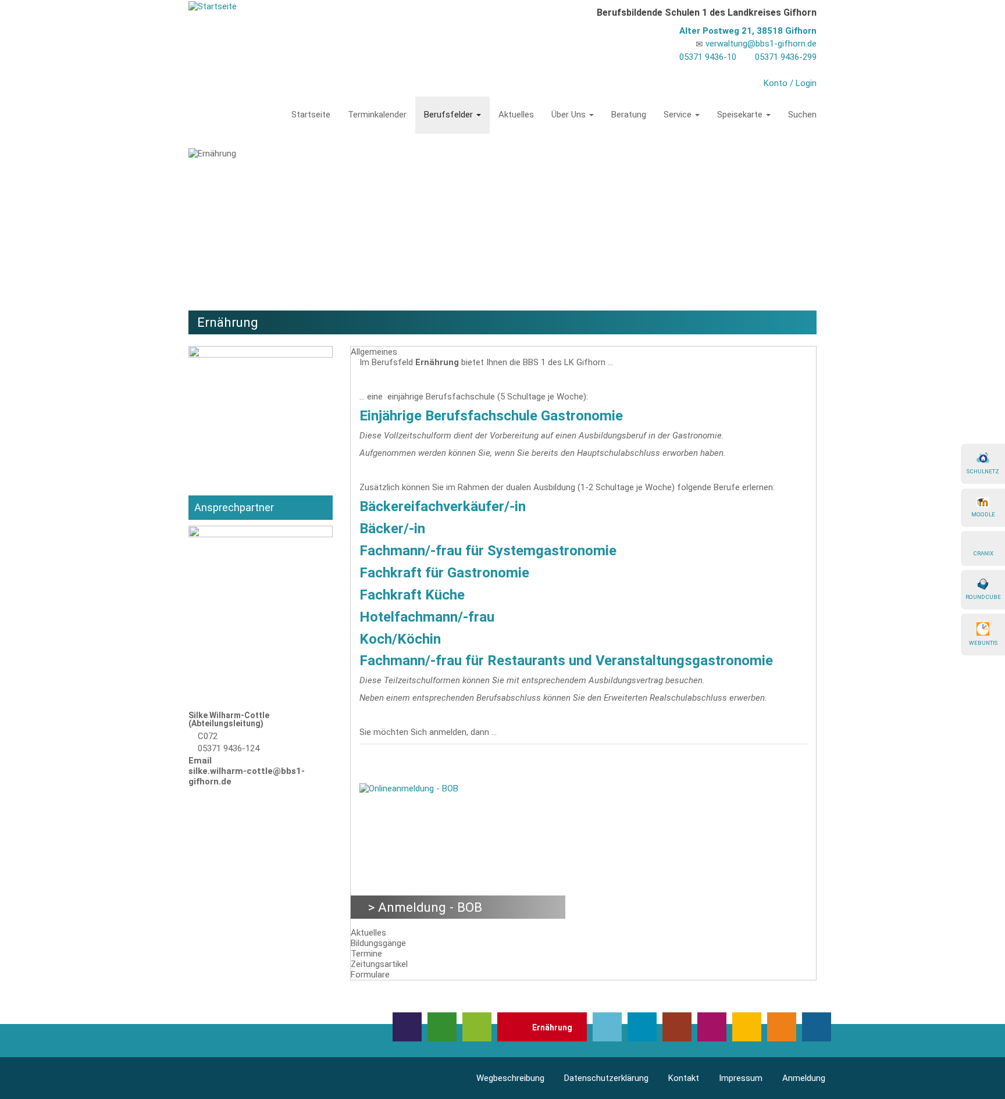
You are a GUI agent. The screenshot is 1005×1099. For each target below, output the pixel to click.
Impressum (740, 1078)
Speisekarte (741, 114)
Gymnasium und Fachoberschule (642, 1026)
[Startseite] (212, 6)
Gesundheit (607, 1026)
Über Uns (569, 114)
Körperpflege (711, 1026)
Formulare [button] (370, 974)
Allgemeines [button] (374, 352)
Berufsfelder (449, 114)
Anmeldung (803, 1078)
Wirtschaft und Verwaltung (816, 1026)
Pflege (746, 1026)
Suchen (802, 114)
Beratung (628, 114)
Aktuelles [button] (368, 932)
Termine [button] (366, 953)
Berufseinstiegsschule (476, 1026)
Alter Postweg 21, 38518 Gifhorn (748, 31)
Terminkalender (377, 114)
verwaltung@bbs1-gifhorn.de (761, 43)
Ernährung (552, 1027)
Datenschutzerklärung (606, 1078)
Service (679, 114)
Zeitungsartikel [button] (379, 964)
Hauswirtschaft (677, 1026)
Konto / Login (790, 83)
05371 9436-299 (786, 57)
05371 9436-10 (707, 57)
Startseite (310, 114)
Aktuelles (516, 114)
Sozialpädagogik (781, 1026)
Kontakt (683, 1078)
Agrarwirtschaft (442, 1026)
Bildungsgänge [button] (378, 943)
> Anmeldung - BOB (425, 907)
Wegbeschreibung (510, 1078)
